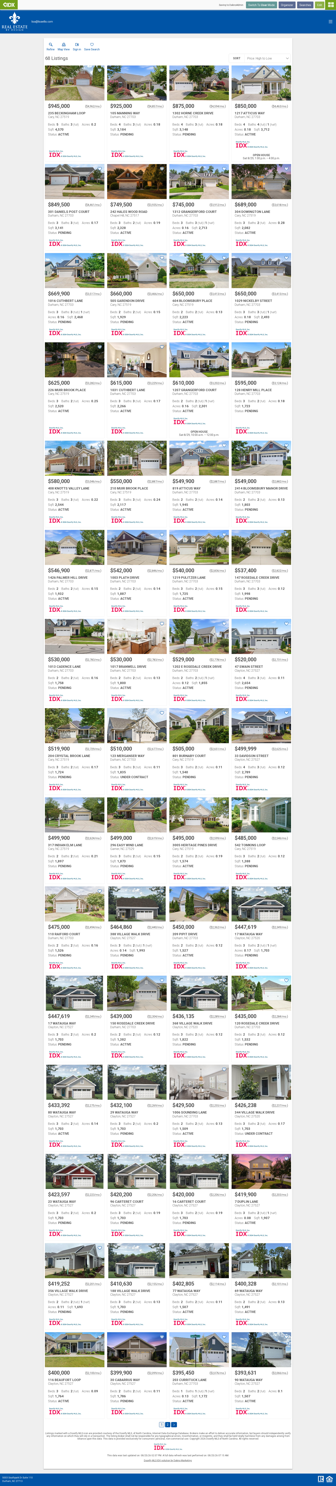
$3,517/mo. (93, 293)
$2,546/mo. (280, 838)
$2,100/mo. (93, 1373)
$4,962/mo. (93, 106)
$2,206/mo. (155, 1194)
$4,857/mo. (155, 106)
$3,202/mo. (218, 383)
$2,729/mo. (93, 749)
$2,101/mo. (280, 1284)
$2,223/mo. (93, 1194)
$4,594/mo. (218, 106)
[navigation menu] (330, 5)
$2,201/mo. (93, 1284)
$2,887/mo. (155, 481)
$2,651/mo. (218, 749)
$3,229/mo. (155, 383)
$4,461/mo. (93, 204)
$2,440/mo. (155, 927)
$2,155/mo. (155, 1284)
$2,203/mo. (280, 1194)
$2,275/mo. (93, 1105)
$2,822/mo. (280, 570)
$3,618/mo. (280, 204)
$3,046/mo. (93, 481)
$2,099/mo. (155, 1373)
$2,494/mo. (93, 927)
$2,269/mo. (155, 1105)
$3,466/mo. (155, 293)
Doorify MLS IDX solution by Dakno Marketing (168, 1460)
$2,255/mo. (218, 1105)
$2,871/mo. (93, 570)
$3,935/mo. (155, 204)
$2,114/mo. (218, 1284)
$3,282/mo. (93, 383)
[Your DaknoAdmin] (9, 4)
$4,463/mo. (280, 106)
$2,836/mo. (218, 570)
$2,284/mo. (280, 1016)
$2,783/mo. (93, 659)
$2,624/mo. (93, 838)
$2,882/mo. (280, 481)
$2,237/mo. (280, 1105)
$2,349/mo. (280, 927)
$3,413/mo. (218, 293)
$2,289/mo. (218, 1016)
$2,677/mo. (155, 749)
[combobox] (266, 58)
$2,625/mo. (280, 749)
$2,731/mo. (280, 659)
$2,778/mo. (218, 659)
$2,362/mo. (218, 927)
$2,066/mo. (280, 1373)
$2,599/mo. (218, 838)
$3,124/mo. (280, 383)
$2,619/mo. (155, 838)
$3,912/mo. (218, 204)
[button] (64, 47)
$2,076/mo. (218, 1373)
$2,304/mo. (155, 1016)
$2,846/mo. (155, 570)
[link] (51, 47)
